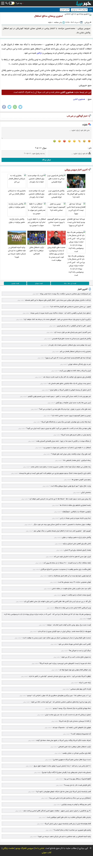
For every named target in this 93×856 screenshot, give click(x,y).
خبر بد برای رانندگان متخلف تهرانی (79, 364)
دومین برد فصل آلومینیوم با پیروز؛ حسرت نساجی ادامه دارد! (56, 222)
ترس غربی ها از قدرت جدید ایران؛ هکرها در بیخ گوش (73, 402)
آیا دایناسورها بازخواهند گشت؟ (81, 734)
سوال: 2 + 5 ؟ (40, 148)
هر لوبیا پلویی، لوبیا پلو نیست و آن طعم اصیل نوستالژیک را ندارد (69, 576)
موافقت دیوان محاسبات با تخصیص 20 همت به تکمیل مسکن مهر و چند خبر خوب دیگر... (61, 524)
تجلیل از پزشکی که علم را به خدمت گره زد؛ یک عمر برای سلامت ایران (68, 714)
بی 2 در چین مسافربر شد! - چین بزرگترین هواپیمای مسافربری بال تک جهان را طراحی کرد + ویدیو (59, 695)
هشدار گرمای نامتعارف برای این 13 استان (77, 550)
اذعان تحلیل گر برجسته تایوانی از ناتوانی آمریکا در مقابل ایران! (70, 390)
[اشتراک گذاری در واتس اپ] (14, 108)
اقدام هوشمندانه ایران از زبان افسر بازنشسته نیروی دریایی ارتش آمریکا (68, 823)
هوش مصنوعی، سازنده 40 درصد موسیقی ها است (74, 582)
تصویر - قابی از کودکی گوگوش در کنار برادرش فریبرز (74, 326)
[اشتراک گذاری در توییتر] (9, 108)
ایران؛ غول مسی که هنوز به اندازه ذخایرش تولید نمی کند (72, 556)
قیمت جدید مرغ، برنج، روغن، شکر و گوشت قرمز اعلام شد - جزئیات (69, 625)
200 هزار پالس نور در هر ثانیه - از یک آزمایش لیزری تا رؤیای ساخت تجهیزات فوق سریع (62, 766)
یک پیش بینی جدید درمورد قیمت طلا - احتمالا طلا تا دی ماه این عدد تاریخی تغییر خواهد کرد (60, 499)
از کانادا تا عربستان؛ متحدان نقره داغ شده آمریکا (75, 721)
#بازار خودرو (64, 9)
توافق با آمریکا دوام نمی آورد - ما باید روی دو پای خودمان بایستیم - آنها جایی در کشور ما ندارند (60, 676)
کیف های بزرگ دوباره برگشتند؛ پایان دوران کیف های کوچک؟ (71, 454)
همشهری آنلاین (79, 99)
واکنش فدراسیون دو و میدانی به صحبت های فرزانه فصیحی (56, 194)
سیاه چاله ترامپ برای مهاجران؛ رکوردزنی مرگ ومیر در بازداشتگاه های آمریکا (66, 422)
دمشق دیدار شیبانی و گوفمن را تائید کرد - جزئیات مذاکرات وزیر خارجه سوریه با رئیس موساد (60, 313)
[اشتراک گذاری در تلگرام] (20, 108)
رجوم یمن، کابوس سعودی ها (81, 479)
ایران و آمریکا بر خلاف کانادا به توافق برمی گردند (75, 370)
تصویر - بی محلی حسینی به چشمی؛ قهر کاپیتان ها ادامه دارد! (76, 194)
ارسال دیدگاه (46, 160)
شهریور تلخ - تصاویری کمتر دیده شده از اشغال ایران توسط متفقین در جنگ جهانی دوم (62, 531)
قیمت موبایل (39, 283)
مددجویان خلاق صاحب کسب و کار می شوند (76, 657)
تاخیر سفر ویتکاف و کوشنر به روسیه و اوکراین (76, 804)
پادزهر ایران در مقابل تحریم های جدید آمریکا (76, 435)
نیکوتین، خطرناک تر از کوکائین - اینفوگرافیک (76, 511)
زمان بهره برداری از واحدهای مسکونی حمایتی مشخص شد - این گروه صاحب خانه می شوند (61, 702)
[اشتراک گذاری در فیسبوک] (4, 108)
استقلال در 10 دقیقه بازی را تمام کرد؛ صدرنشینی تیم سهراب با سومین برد (36, 222)
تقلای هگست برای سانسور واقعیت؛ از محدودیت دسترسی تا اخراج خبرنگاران (66, 569)
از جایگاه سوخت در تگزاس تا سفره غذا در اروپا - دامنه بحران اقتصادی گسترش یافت (63, 441)
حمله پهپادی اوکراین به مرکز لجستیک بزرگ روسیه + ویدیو (72, 708)
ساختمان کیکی (86, 492)
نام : (89, 148)
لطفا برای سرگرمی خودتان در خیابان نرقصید (76, 753)
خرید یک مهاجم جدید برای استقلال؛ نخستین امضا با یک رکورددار (37, 194)
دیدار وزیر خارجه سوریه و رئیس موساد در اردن (75, 518)
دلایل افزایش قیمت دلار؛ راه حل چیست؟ (77, 785)
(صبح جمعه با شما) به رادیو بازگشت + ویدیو (76, 595)
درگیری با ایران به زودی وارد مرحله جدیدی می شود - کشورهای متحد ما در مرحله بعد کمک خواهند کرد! (57, 319)
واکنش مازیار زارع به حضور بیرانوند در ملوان (17, 221)
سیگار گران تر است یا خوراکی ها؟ (80, 650)
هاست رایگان (8, 848)
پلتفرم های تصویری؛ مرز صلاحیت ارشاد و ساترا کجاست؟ (72, 830)
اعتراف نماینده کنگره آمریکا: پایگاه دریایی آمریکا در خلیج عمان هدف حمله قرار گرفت (63, 740)
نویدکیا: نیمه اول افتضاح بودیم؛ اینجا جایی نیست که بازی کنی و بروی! (76, 222)
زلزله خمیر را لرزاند (85, 682)
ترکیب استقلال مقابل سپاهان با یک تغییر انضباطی (36, 250)
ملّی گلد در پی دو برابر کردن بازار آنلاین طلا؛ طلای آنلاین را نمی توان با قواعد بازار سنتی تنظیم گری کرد (57, 601)
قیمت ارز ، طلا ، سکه (70, 283)
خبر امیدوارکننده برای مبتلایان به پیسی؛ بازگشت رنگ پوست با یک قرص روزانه (65, 294)
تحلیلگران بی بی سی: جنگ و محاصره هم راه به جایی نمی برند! (70, 798)
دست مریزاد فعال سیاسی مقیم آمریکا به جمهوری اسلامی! (72, 759)
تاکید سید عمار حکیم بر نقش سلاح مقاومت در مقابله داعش (71, 588)
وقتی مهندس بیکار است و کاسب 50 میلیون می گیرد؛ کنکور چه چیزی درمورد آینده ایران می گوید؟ (58, 428)
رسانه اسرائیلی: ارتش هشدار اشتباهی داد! (77, 460)
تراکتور (39, 53)
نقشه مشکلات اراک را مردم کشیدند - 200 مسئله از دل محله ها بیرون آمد (67, 563)
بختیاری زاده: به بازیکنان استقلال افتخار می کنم (17, 192)
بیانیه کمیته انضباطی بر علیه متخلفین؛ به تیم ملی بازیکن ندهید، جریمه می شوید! (17, 252)
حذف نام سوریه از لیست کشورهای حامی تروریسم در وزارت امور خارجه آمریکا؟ (65, 663)
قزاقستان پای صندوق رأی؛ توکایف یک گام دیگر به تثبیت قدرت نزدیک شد (67, 377)
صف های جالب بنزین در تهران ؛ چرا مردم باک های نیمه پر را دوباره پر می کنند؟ (65, 409)
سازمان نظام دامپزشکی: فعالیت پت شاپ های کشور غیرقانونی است (69, 817)
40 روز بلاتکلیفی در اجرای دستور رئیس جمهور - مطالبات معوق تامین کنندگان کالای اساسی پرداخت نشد (57, 811)
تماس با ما (39, 848)
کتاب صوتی (46, 852)
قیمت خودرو (15, 283)
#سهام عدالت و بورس (79, 9)
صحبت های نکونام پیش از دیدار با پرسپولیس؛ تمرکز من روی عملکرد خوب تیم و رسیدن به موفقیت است (56, 254)
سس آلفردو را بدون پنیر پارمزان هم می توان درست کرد (72, 332)
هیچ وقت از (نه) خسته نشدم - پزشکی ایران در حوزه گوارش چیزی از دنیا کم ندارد (64, 631)
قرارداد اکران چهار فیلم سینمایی (80, 689)
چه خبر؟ (19, 3)
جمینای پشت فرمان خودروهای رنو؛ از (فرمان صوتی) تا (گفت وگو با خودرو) (66, 772)
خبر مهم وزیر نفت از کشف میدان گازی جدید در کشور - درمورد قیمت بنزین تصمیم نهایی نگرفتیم (59, 396)
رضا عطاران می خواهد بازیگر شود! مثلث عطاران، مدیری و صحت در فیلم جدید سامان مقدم (61, 467)
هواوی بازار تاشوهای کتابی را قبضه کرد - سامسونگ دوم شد (72, 727)
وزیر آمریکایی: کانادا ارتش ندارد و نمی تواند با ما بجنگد (73, 608)
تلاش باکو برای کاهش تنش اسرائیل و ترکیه (77, 543)
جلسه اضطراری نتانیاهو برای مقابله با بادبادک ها (75, 505)
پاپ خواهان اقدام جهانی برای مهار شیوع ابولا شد (75, 670)
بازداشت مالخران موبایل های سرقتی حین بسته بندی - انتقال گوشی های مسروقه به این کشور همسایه (58, 300)
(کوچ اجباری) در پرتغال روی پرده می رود (77, 779)
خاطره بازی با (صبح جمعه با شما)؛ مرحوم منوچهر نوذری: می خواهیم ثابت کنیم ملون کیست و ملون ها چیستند (55, 473)
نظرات (84, 124)
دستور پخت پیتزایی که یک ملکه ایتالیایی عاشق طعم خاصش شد (69, 383)
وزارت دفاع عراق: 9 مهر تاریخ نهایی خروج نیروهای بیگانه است (70, 486)
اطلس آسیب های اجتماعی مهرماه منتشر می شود (74, 644)
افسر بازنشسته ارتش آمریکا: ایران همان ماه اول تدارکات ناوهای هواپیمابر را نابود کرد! (63, 791)
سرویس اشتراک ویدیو (24, 848)
